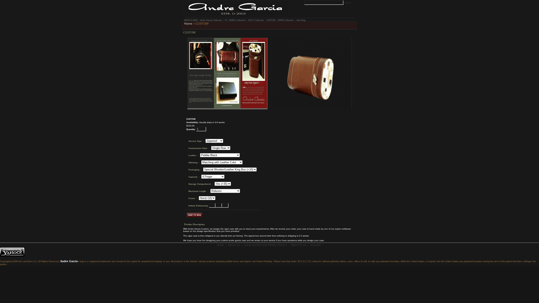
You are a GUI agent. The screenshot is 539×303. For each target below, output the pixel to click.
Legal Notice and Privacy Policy (265, 245)
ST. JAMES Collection (235, 20)
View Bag (301, 20)
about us (234, 245)
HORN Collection (286, 20)
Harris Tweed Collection (211, 20)
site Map (315, 245)
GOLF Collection (256, 20)
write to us (298, 245)
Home (188, 23)
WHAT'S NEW (190, 20)
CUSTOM (270, 20)
